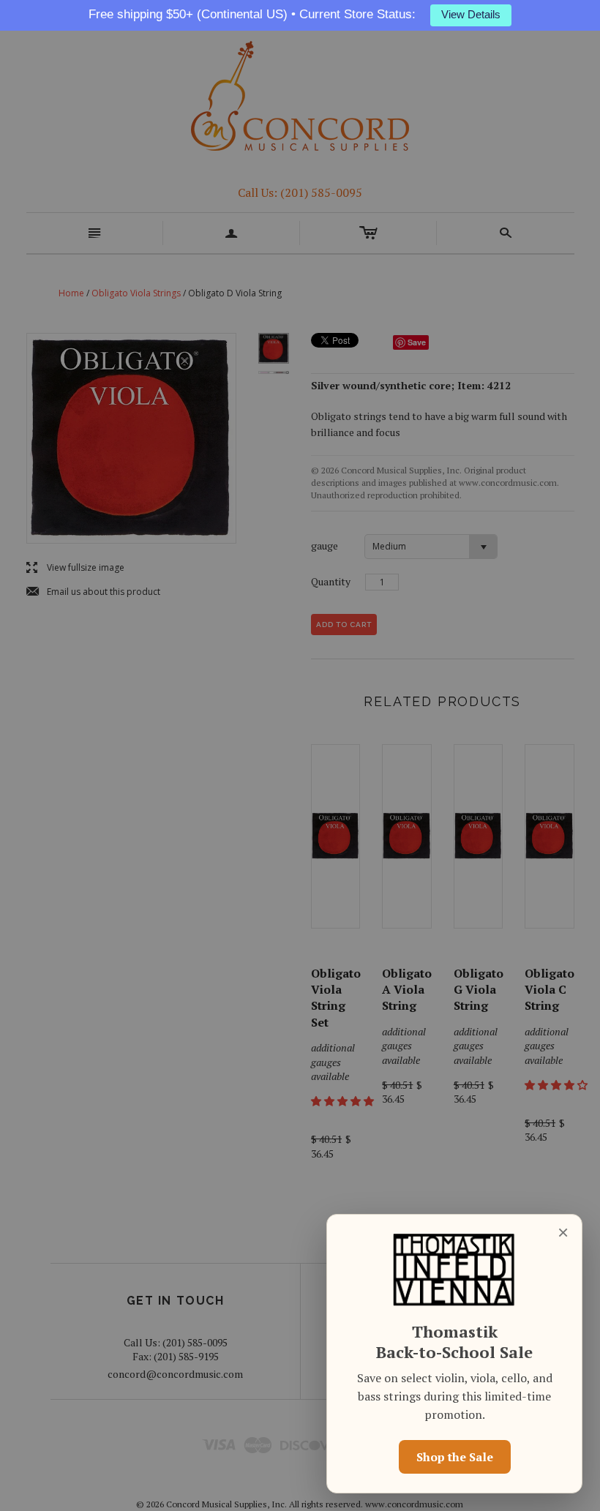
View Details (470, 14)
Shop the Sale (454, 1457)
